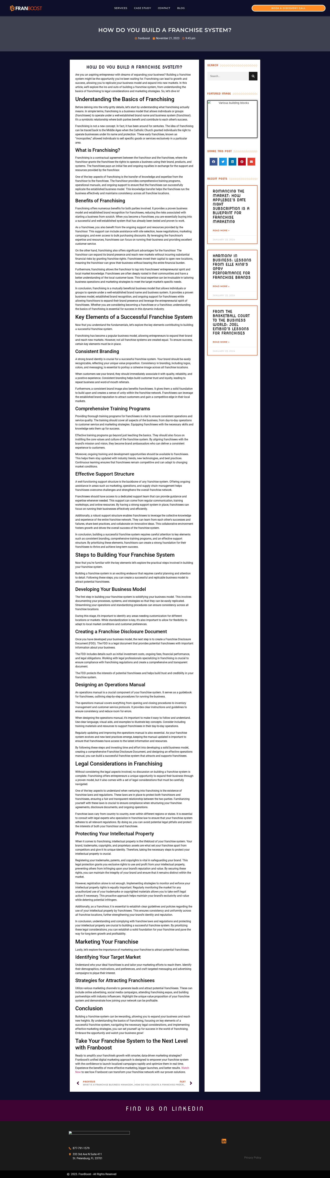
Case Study (142, 8)
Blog (181, 8)
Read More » (221, 230)
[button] (213, 162)
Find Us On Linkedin (165, 1108)
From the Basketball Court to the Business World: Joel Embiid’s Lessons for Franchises (231, 322)
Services (120, 8)
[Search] (253, 76)
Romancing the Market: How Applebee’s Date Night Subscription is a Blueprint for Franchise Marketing (231, 206)
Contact (164, 8)
